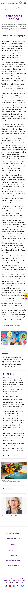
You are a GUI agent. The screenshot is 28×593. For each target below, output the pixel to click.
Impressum (6, 579)
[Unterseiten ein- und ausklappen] (21, 533)
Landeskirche (12, 566)
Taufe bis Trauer (12, 539)
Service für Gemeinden (11, 582)
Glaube (12, 544)
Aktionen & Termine (12, 533)
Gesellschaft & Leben (13, 560)
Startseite (4, 8)
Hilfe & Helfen (12, 550)
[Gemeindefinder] (26, 298)
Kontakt (22, 579)
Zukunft (14, 556)
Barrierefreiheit (7, 580)
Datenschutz (15, 579)
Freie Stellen (21, 580)
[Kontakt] (26, 295)
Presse (15, 580)
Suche (21, 582)
